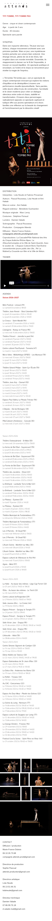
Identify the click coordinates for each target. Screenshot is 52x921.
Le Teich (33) (32, 590)
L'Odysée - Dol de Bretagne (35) (16, 409)
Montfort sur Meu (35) (24, 545)
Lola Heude (19, 195)
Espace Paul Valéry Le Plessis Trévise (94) (20, 399)
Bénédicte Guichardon (29, 209)
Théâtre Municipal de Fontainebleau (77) (19, 515)
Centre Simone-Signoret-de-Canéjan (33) (19, 645)
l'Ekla (5, 590)
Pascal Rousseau (18, 199)
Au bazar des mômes (20, 584)
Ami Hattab (22, 205)
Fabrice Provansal (35, 195)
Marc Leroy (25, 212)
